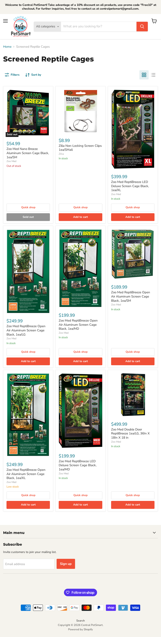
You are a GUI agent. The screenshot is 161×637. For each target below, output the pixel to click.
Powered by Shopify (80, 629)
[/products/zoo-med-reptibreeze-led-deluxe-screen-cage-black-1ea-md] (80, 410)
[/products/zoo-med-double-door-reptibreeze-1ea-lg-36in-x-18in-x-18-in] (132, 394)
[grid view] (144, 74)
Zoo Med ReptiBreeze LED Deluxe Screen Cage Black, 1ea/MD (77, 465)
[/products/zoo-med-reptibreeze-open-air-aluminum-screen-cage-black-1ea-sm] (132, 254)
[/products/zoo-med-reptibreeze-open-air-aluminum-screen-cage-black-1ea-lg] (28, 271)
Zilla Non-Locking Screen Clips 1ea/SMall (80, 148)
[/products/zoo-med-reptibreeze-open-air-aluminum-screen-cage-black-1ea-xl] (28, 415)
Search (80, 621)
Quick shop (28, 207)
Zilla (61, 154)
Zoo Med (11, 161)
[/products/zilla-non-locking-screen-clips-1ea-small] (80, 111)
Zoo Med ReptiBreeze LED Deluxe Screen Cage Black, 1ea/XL (130, 186)
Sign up (66, 564)
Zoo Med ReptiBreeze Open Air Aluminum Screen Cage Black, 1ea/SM (130, 296)
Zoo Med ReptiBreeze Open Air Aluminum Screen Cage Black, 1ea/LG (25, 330)
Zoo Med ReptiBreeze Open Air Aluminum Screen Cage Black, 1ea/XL (25, 474)
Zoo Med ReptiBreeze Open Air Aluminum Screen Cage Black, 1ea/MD (78, 324)
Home (7, 47)
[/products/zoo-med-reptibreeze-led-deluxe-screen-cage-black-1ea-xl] (132, 129)
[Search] (142, 26)
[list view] (153, 74)
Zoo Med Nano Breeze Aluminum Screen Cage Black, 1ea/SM (27, 153)
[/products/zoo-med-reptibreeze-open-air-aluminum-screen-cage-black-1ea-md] (80, 268)
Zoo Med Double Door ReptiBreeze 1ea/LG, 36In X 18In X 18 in (130, 433)
